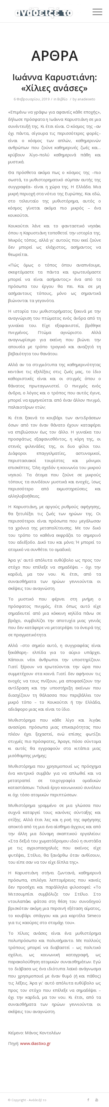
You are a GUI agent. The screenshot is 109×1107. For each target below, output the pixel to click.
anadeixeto (86, 99)
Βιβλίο (62, 99)
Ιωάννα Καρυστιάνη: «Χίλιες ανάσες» (54, 82)
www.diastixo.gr (35, 1043)
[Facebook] (88, 1100)
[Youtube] (97, 1100)
